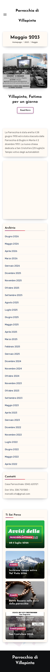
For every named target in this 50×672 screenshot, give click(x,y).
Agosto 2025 (12, 302)
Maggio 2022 (12, 456)
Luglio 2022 (11, 442)
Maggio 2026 (12, 243)
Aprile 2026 (11, 251)
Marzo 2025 (11, 339)
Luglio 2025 (11, 310)
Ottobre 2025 (12, 288)
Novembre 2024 (13, 368)
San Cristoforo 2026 (21, 634)
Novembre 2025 (13, 280)
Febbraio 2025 (12, 346)
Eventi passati (17, 628)
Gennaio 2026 (12, 266)
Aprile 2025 (11, 332)
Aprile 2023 (11, 412)
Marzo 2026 (11, 258)
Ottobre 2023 (12, 390)
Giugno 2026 (12, 236)
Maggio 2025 (12, 324)
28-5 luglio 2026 (19, 543)
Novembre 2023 (13, 383)
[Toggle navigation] (5, 14)
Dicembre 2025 (13, 273)
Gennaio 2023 (12, 420)
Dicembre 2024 (13, 361)
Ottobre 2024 (12, 376)
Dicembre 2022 (13, 427)
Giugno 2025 (12, 317)
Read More (25, 110)
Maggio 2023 (12, 405)
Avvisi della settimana (21, 537)
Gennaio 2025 (12, 354)
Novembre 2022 (13, 434)
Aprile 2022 (11, 464)
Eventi (13, 565)
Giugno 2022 (12, 449)
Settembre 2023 (13, 398)
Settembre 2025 (13, 295)
